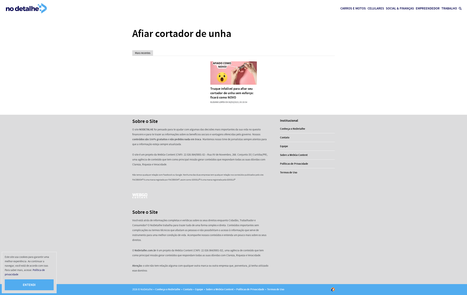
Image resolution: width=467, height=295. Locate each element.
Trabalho (449, 8)
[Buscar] (460, 8)
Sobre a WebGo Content (294, 155)
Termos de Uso (288, 172)
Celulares (376, 8)
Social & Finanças (400, 8)
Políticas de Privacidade (294, 164)
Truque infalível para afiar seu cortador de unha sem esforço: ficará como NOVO (232, 93)
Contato (284, 137)
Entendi (29, 285)
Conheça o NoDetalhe (292, 129)
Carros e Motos (353, 8)
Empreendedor (428, 8)
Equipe (284, 146)
